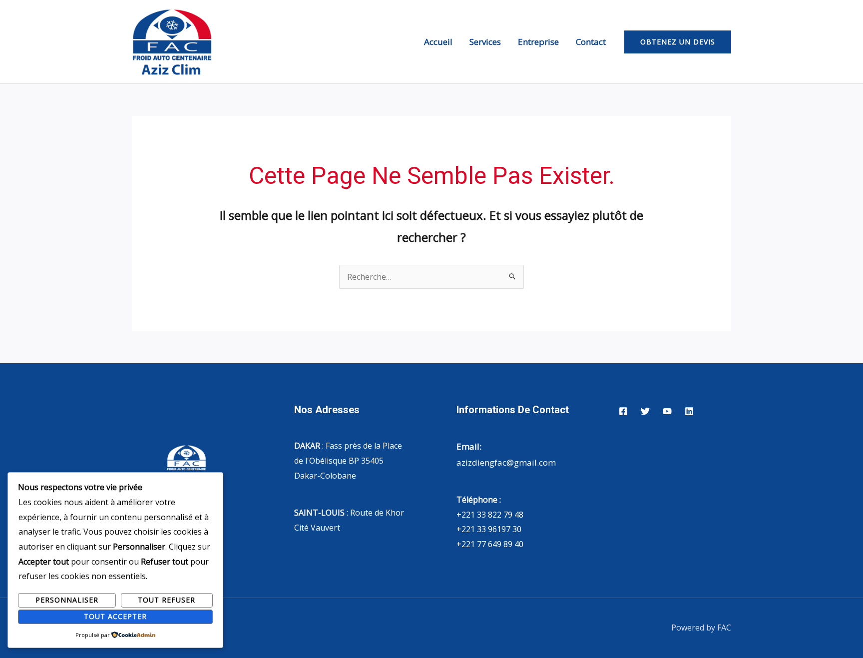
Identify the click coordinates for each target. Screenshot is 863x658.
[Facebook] (623, 411)
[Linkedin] (689, 411)
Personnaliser (66, 600)
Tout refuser (166, 600)
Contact (591, 41)
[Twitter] (645, 411)
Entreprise (538, 41)
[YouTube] (667, 411)
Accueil (438, 41)
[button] (677, 41)
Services (485, 41)
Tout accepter (115, 616)
